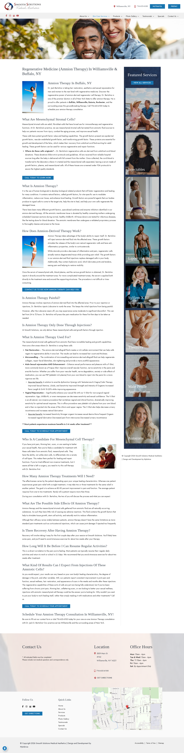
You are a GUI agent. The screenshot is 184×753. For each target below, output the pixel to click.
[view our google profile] (13, 16)
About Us (61, 709)
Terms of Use (151, 743)
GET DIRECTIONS (104, 678)
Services (61, 712)
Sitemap (161, 743)
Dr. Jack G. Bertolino (34, 622)
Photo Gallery (63, 719)
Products (61, 716)
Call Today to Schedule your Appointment (46, 431)
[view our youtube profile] (17, 16)
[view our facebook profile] (6, 16)
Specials (61, 725)
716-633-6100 (96, 106)
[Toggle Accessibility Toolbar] (4, 748)
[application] (88, 16)
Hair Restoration (32, 350)
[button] (158, 6)
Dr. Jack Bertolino (55, 88)
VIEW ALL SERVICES (142, 83)
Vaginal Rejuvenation (34, 392)
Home (60, 706)
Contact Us (62, 729)
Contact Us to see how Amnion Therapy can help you (52, 289)
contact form (45, 619)
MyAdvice (147, 459)
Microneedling (31, 357)
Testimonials (63, 722)
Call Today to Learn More (38, 177)
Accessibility (139, 743)
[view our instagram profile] (10, 16)
